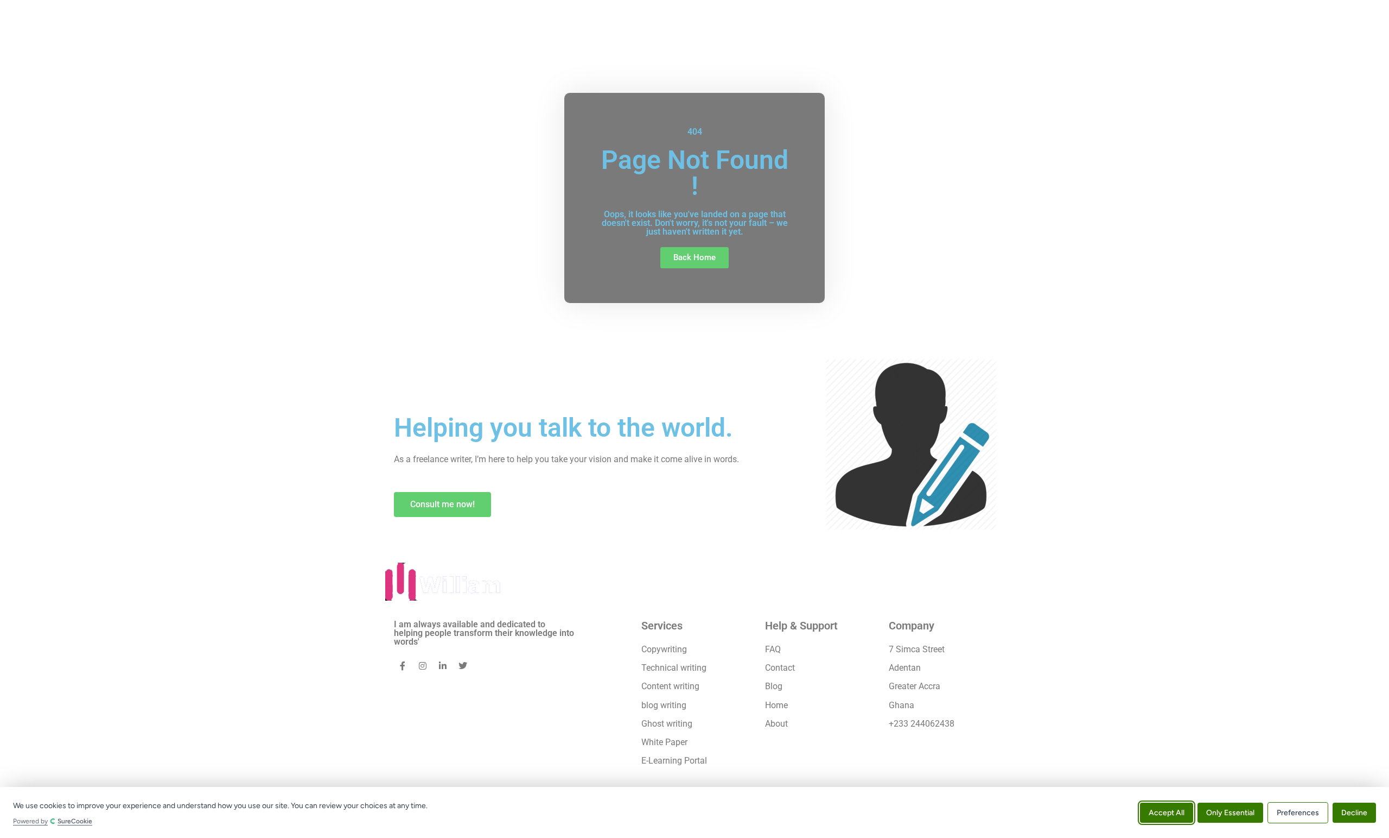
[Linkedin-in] (442, 666)
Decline (1354, 812)
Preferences (1298, 812)
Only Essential (1230, 812)
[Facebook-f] (402, 666)
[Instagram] (422, 666)
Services (662, 625)
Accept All (1166, 812)
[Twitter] (463, 666)
